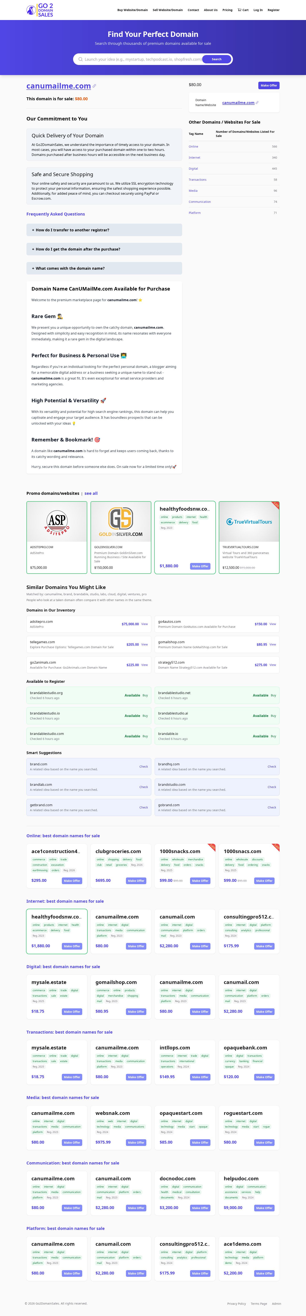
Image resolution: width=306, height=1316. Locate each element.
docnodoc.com (178, 1178)
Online (193, 146)
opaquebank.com (245, 1047)
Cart (246, 10)
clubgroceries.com (118, 851)
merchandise (195, 859)
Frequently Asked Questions (55, 214)
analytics (246, 930)
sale (53, 996)
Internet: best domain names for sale (65, 901)
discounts (257, 859)
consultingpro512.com (251, 916)
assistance (231, 1192)
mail (163, 935)
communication (136, 930)
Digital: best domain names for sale (63, 966)
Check (143, 766)
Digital (193, 168)
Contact (193, 10)
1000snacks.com (180, 851)
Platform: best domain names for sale (65, 1228)
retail (109, 865)
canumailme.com (58, 86)
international (186, 1061)
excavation (57, 865)
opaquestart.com (181, 1112)
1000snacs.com (242, 851)
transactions (104, 930)
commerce (39, 859)
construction (40, 865)
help (257, 1192)
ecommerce (168, 522)
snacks (199, 865)
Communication (200, 202)
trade (64, 859)
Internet (194, 157)
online (164, 517)
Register (274, 10)
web (110, 1121)
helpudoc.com (241, 1178)
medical (177, 1192)
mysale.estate (48, 982)
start (192, 1126)
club (99, 865)
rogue (266, 1126)
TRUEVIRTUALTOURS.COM (241, 547)
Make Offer (269, 85)
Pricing (228, 10)
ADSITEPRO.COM (41, 547)
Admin (276, 1304)
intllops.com (175, 1047)
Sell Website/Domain (168, 10)
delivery (183, 522)
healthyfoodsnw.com (186, 508)
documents (167, 1197)
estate (63, 996)
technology (103, 1126)
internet (191, 517)
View (144, 624)
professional (262, 930)
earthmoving (40, 870)
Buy (145, 695)
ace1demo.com (242, 1243)
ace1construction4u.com (62, 851)
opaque (229, 1066)
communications (134, 1126)
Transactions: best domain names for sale (69, 1032)
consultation (193, 1192)
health (203, 517)
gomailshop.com (116, 982)
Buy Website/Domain (132, 10)
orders (55, 870)
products (177, 517)
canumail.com (177, 916)
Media (193, 191)
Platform (195, 213)
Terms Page (259, 1304)
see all (91, 493)
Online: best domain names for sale (63, 835)
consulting (231, 930)
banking (244, 1061)
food (195, 522)
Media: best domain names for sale (62, 1097)
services (246, 1192)
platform (102, 935)
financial (257, 1061)
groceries (121, 865)
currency (230, 1061)
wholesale (178, 859)
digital (124, 925)
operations (167, 1066)
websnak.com (113, 1112)
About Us (211, 10)
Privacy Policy (236, 1304)
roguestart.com (243, 1112)
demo (228, 1263)
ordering (253, 865)
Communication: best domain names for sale (72, 1163)
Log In (258, 10)
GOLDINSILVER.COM (108, 547)
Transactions (197, 180)
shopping (113, 859)
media (119, 930)
